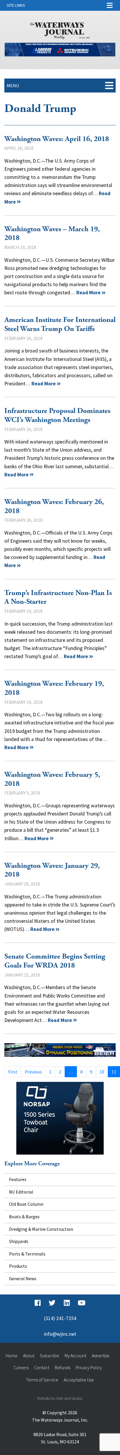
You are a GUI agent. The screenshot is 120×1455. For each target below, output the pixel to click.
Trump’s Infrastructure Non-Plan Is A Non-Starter (58, 597)
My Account (75, 1355)
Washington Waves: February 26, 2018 (54, 506)
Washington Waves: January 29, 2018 (52, 870)
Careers (21, 1367)
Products (18, 1266)
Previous (33, 1072)
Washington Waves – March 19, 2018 (52, 234)
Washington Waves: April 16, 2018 (56, 139)
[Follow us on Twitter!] (52, 1303)
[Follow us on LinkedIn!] (67, 1303)
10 (102, 1072)
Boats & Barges (24, 1216)
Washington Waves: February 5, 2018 (52, 779)
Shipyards (18, 1241)
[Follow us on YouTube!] (81, 1303)
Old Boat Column (26, 1204)
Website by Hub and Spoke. (60, 1398)
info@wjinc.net (60, 1334)
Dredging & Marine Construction (41, 1229)
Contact (41, 1367)
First (12, 1072)
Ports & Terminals (27, 1254)
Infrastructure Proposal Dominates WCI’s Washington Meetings (57, 415)
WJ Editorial (21, 1192)
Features (18, 1179)
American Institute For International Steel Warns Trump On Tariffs (60, 324)
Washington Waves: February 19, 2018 (54, 688)
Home (11, 1355)
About (28, 1355)
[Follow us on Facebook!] (38, 1303)
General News (22, 1278)
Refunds (62, 1367)
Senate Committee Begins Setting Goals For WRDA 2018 (54, 961)
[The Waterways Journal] (60, 30)
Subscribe (49, 1355)
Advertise (101, 1355)
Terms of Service (42, 1380)
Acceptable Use (79, 1380)
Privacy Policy (89, 1367)
